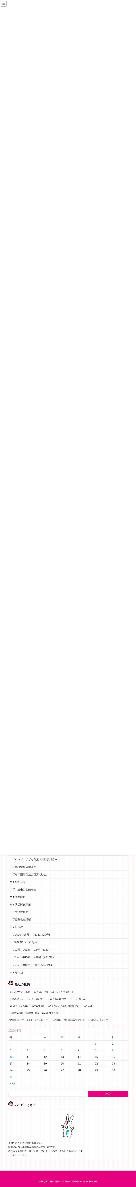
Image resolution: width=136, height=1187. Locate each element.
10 (11, 1057)
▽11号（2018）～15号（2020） (31, 949)
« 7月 (13, 1083)
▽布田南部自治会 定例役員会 (29, 874)
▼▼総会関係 (18, 897)
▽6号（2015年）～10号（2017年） (33, 957)
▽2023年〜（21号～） (26, 942)
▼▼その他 (16, 972)
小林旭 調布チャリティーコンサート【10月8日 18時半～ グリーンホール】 (48, 998)
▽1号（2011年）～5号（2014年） (32, 964)
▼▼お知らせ (18, 881)
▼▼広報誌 (16, 927)
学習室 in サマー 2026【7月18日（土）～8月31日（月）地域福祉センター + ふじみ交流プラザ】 (59, 1020)
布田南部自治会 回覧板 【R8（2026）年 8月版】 (35, 1012)
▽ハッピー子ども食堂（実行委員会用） (36, 859)
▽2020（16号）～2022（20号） (31, 934)
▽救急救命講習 (21, 919)
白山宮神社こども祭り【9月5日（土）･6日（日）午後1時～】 (41, 991)
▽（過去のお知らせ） (25, 889)
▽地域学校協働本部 (24, 867)
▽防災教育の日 (21, 912)
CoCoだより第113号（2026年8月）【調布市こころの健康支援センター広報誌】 (51, 1005)
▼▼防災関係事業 (20, 904)
